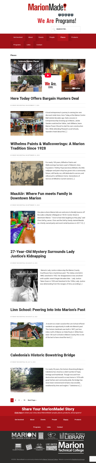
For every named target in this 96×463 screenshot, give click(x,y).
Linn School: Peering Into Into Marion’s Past (47, 310)
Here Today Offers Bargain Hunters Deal (44, 98)
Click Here (19, 413)
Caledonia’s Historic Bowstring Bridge (42, 355)
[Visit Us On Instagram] (72, 16)
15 (24, 400)
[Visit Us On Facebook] (59, 16)
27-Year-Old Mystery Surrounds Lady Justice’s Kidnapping (42, 253)
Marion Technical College (50, 459)
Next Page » (32, 400)
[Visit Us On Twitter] (62, 16)
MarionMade (48, 7)
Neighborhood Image (78, 459)
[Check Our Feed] (68, 16)
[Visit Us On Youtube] (65, 16)
